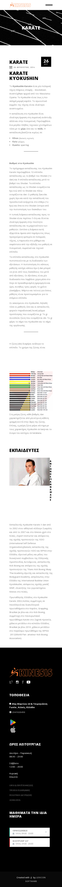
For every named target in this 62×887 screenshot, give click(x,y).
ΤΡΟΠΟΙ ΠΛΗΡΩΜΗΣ (19, 790)
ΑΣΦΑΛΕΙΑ (14, 800)
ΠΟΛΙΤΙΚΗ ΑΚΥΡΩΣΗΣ (20, 795)
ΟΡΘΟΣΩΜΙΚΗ (23, 833)
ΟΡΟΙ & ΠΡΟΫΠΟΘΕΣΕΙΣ (21, 785)
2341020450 (18, 712)
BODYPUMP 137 (23, 842)
